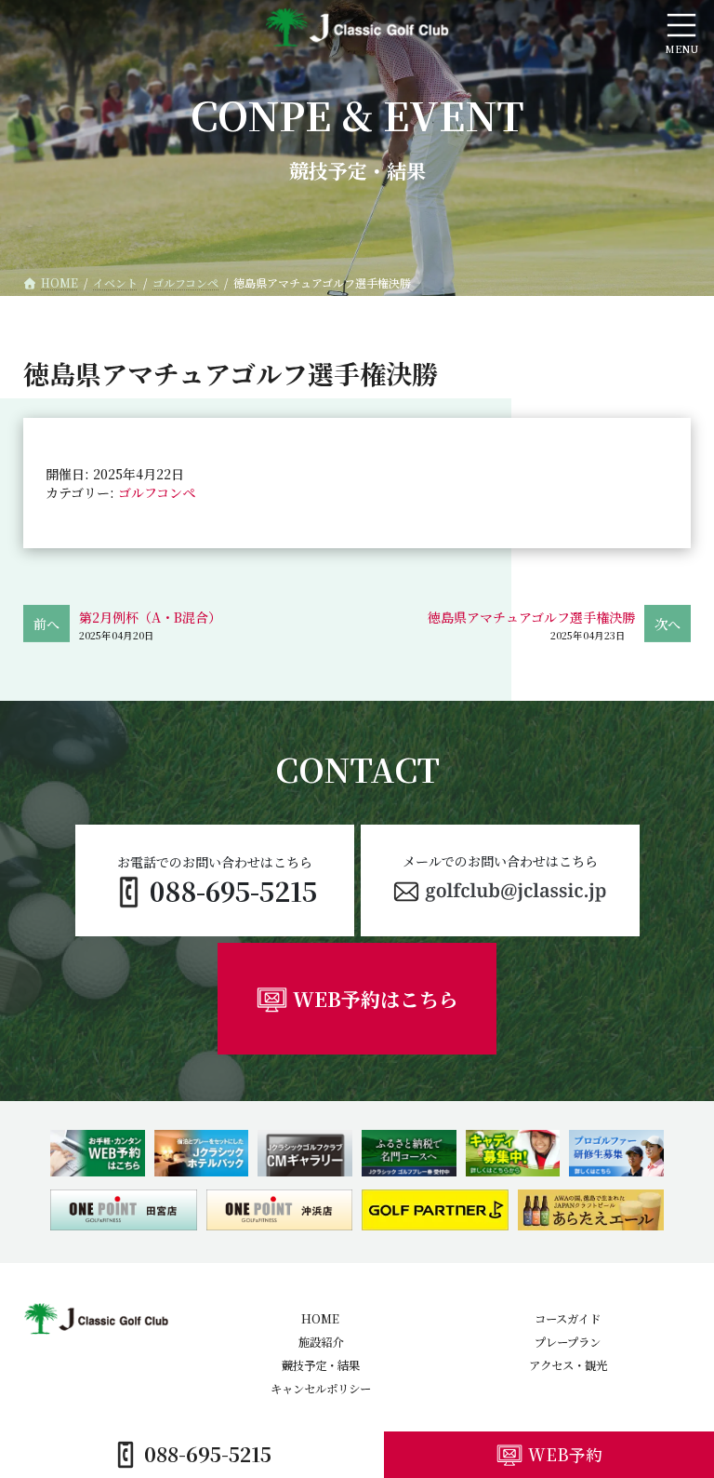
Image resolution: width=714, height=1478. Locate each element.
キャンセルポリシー (321, 1388)
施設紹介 (320, 1343)
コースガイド (568, 1319)
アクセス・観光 (568, 1365)
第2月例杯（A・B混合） (150, 617)
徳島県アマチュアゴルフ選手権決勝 (531, 617)
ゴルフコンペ (156, 492)
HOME (320, 1319)
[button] (500, 880)
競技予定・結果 (321, 1365)
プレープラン (568, 1343)
